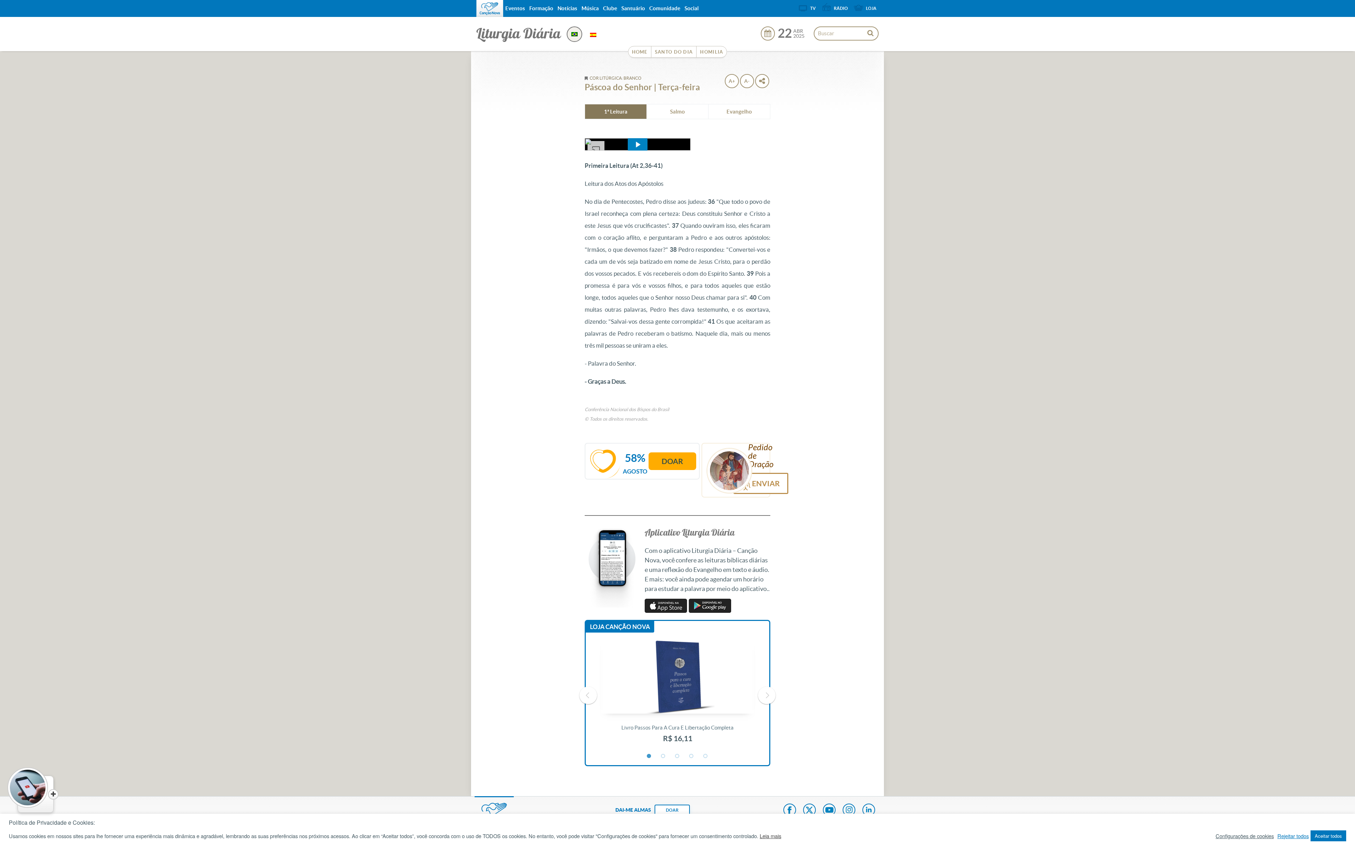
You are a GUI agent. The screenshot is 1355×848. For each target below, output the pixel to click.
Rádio (841, 8)
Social (692, 8)
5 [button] (705, 756)
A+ (732, 81)
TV (813, 8)
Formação (541, 8)
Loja (871, 8)
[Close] (53, 794)
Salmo (677, 112)
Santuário (633, 8)
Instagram (849, 810)
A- (746, 81)
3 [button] (677, 756)
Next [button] (767, 695)
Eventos (515, 8)
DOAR (672, 810)
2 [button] (663, 756)
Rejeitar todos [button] (1293, 836)
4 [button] (691, 756)
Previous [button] (588, 695)
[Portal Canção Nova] (489, 8)
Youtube (829, 810)
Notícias (567, 8)
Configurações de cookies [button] (1245, 836)
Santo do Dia (674, 52)
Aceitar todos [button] (1328, 835)
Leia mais (770, 836)
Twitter (809, 810)
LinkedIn (868, 810)
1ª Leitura (615, 112)
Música (590, 8)
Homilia (711, 52)
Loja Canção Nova (620, 626)
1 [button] (649, 756)
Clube (610, 8)
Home (640, 52)
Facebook (789, 810)
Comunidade (664, 8)
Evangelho (739, 112)
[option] (677, 695)
